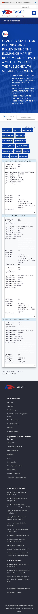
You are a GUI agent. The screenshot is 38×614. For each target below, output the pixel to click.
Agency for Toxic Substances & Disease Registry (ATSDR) (16, 518)
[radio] (8, 116)
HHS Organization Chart (14, 466)
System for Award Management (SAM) (17, 415)
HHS (8, 458)
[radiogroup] (10, 117)
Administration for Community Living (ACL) (17, 499)
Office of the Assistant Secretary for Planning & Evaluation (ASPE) (18, 572)
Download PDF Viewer (14, 593)
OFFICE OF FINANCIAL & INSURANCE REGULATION (25, 224)
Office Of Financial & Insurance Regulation (24, 327)
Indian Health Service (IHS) (15, 545)
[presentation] (19, 250)
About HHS (10, 443)
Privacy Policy (11, 470)
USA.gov (10, 427)
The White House (12, 420)
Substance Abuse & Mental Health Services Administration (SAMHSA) (18, 554)
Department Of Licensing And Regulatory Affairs (25, 169)
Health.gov (10, 454)
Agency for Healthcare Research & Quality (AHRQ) (17, 512)
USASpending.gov (12, 431)
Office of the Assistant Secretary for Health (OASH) (18, 565)
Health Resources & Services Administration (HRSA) (16, 540)
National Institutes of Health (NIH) (18, 549)
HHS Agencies (11, 462)
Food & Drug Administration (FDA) (18, 535)
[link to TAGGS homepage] (14, 12)
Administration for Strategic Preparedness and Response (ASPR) (18, 506)
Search (26, 7)
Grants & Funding (12, 450)
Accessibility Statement (14, 447)
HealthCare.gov (12, 410)
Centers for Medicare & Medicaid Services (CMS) (17, 530)
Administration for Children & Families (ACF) (16, 493)
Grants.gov (10, 406)
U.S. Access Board (12, 424)
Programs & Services (13, 473)
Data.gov (10, 402)
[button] (22, 7)
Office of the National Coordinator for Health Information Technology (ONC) (18, 579)
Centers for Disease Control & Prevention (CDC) (16, 524)
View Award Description (26, 117)
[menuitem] (26, 127)
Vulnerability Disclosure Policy (16, 477)
